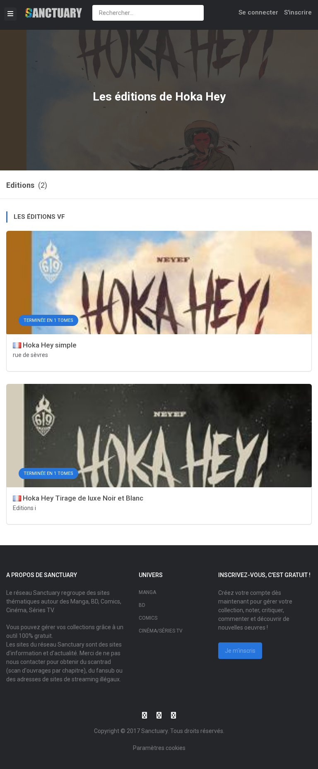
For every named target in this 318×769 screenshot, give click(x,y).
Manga (147, 592)
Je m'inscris (240, 650)
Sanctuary (154, 731)
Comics (148, 618)
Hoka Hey (200, 96)
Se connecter (258, 12)
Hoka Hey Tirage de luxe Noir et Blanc (82, 498)
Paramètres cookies (159, 748)
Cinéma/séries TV (161, 631)
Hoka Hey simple (49, 345)
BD (142, 605)
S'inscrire (298, 12)
